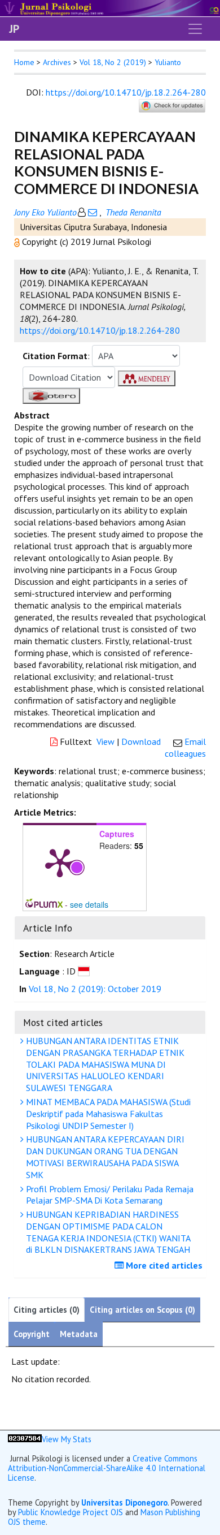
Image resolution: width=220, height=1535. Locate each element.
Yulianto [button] (168, 62)
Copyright (32, 1334)
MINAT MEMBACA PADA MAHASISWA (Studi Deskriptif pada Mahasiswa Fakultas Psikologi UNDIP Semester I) (107, 1113)
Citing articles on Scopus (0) (142, 1309)
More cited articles (163, 1265)
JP (14, 28)
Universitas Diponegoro (124, 1502)
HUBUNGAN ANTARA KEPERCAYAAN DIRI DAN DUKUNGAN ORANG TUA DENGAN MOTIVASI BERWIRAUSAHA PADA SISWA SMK (104, 1156)
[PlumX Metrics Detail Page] (60, 862)
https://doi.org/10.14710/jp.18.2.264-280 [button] (100, 330)
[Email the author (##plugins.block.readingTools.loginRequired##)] (92, 212)
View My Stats (66, 1439)
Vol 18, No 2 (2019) (113, 62)
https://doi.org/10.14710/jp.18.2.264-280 (126, 92)
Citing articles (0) (47, 1309)
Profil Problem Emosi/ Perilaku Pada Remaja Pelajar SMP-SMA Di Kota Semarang (108, 1194)
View (105, 741)
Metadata (79, 1334)
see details (89, 904)
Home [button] (24, 62)
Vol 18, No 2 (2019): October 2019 (95, 988)
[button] (18, 241)
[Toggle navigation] (195, 29)
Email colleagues (185, 747)
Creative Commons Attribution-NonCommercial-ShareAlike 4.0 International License (106, 1468)
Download (141, 741)
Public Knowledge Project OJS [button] (70, 1512)
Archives (57, 62)
